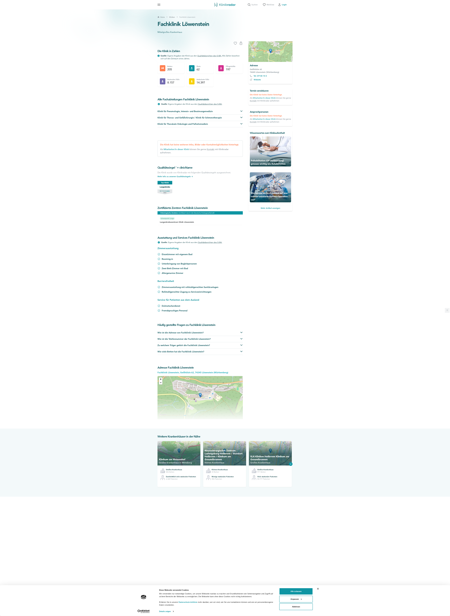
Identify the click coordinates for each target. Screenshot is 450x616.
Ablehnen (296, 607)
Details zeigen (165, 611)
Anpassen (295, 599)
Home (162, 17)
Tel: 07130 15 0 (260, 76)
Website (257, 80)
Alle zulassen (296, 591)
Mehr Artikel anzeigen (270, 208)
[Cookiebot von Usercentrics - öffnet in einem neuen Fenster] (143, 611)
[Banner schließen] (318, 589)
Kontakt (210, 149)
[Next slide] (291, 464)
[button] (160, 379)
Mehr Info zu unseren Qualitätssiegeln (174, 176)
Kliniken (172, 17)
